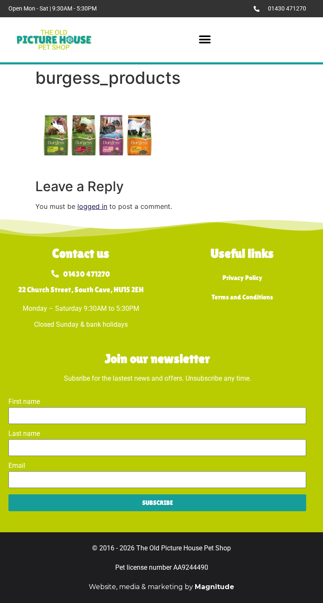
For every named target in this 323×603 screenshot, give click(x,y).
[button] (205, 39)
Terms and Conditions (242, 297)
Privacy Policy (242, 278)
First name (24, 402)
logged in (92, 206)
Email (16, 466)
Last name (24, 434)
